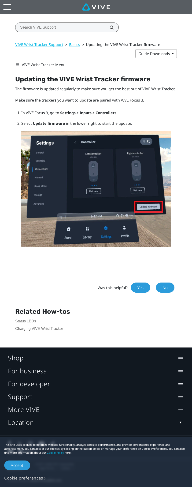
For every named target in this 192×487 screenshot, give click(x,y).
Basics (74, 44)
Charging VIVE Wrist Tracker (39, 329)
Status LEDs (25, 321)
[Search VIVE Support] (109, 27)
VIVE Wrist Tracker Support (39, 44)
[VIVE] (96, 7)
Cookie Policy (55, 453)
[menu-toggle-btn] (7, 7)
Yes (140, 287)
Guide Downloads (154, 53)
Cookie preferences (23, 478)
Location (21, 422)
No (165, 287)
